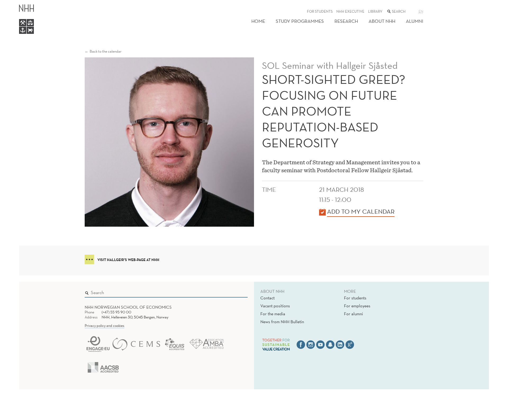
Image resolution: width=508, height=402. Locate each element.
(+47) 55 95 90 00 (116, 312)
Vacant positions (275, 305)
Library (375, 11)
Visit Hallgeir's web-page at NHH (128, 259)
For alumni (353, 313)
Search (236, 291)
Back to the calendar (105, 51)
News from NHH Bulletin (282, 321)
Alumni (414, 21)
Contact (267, 297)
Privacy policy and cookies (104, 325)
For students (320, 11)
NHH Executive (350, 11)
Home (258, 21)
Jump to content (16, 4)
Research (346, 21)
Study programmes (300, 21)
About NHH (382, 21)
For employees (357, 305)
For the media (272, 313)
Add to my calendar (360, 211)
